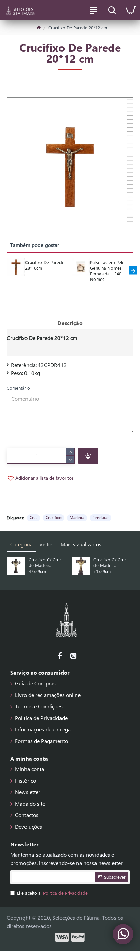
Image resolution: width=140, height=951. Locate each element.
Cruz (33, 517)
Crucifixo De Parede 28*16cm (44, 265)
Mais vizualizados (80, 544)
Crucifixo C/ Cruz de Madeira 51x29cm (109, 565)
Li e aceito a (52, 893)
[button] (7, 270)
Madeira (77, 517)
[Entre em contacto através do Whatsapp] (123, 934)
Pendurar (100, 517)
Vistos (46, 544)
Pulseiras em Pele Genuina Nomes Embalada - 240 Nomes (107, 271)
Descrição (70, 322)
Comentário (18, 388)
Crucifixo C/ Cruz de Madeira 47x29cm (45, 565)
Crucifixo (54, 517)
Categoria (21, 544)
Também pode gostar (34, 245)
